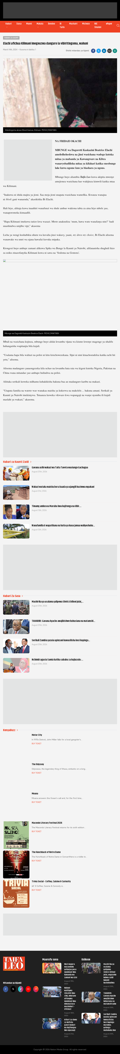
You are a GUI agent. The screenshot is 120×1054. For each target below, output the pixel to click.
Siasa (19, 23)
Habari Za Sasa (11, 596)
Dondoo (51, 23)
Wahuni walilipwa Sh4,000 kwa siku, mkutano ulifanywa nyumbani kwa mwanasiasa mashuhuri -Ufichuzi (70, 998)
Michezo (86, 23)
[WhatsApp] (115, 51)
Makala (40, 23)
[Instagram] (36, 989)
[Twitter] (13, 989)
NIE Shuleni (97, 25)
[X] (98, 51)
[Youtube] (28, 989)
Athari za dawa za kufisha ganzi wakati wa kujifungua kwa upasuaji (70, 1024)
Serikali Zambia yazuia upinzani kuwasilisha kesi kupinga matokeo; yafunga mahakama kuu (110, 1022)
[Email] (109, 51)
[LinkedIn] (104, 51)
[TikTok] (20, 989)
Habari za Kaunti (11, 38)
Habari (8, 23)
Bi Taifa (62, 25)
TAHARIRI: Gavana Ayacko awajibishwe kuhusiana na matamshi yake (109, 998)
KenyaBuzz (9, 730)
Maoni (29, 23)
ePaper (109, 23)
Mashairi (73, 23)
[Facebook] (93, 51)
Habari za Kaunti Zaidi (16, 462)
